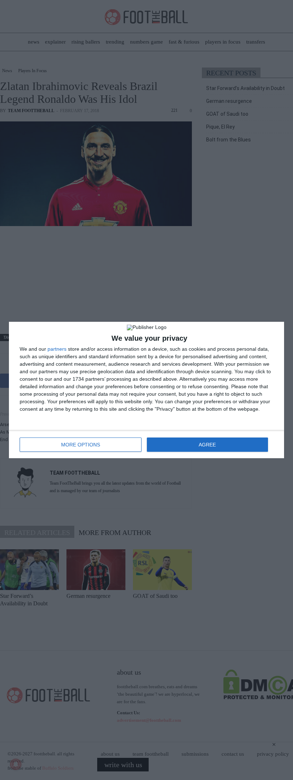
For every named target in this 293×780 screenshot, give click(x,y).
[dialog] (146, 390)
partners (57, 348)
